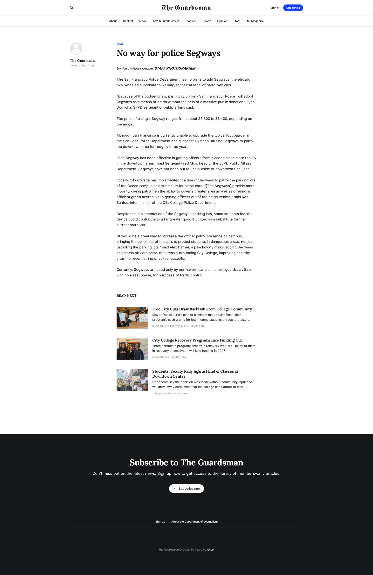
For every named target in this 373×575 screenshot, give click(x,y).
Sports (207, 21)
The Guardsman (83, 60)
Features (191, 21)
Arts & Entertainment (166, 21)
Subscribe (293, 7)
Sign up (160, 521)
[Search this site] (72, 8)
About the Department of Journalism (194, 521)
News (143, 21)
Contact (128, 21)
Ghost (210, 549)
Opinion (222, 21)
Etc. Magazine (255, 21)
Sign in (274, 7)
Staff (237, 21)
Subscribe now (189, 488)
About (113, 21)
